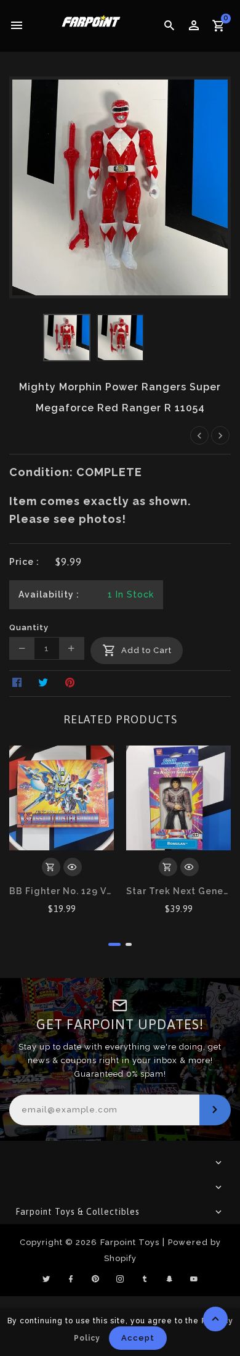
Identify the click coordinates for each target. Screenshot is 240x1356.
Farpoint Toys (129, 1242)
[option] (66, 337)
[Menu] (17, 26)
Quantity (29, 627)
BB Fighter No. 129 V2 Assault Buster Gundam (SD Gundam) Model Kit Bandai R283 (61, 891)
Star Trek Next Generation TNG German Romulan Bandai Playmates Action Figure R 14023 (178, 891)
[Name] (215, 1110)
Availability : (48, 594)
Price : (24, 562)
